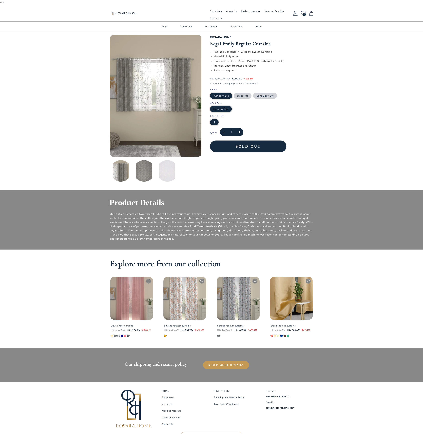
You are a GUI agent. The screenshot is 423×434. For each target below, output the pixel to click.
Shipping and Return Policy (229, 397)
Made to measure (171, 410)
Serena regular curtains (230, 326)
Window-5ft (221, 95)
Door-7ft (242, 95)
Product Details (136, 202)
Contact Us (168, 424)
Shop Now (168, 397)
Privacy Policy (221, 390)
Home (165, 390)
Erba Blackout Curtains (283, 326)
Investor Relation (171, 417)
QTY (213, 133)
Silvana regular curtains (177, 326)
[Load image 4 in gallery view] (144, 171)
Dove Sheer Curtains (122, 326)
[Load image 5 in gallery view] (167, 171)
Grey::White (220, 109)
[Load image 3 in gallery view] (121, 171)
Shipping (229, 83)
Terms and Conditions (226, 404)
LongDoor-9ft (265, 95)
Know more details (226, 365)
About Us (167, 404)
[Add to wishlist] (148, 281)
